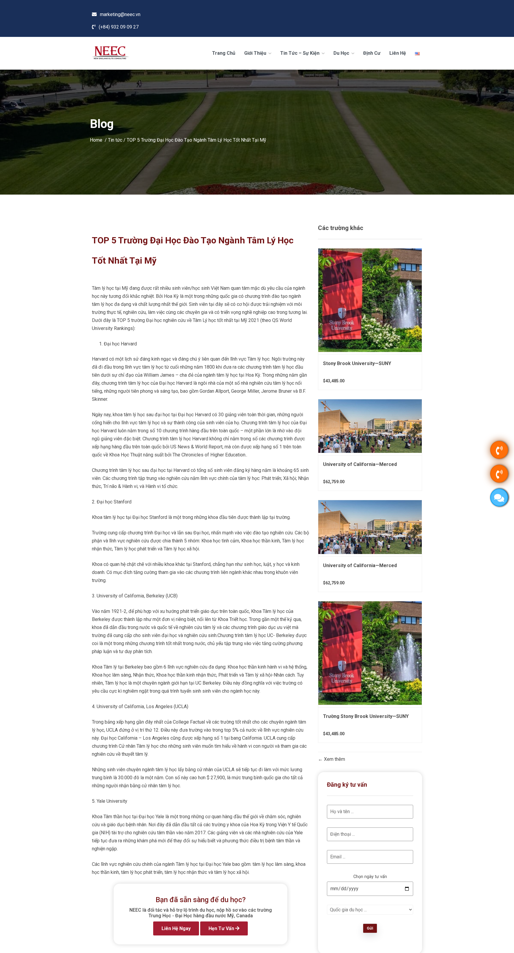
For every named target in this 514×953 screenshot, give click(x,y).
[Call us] (499, 450)
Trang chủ (223, 53)
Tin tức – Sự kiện (300, 53)
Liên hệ (397, 53)
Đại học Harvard (120, 344)
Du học (341, 53)
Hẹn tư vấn (222, 928)
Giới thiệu (255, 53)
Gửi (370, 928)
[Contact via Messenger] (499, 497)
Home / (99, 140)
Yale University (112, 801)
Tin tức (115, 140)
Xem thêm (334, 759)
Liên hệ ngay (176, 928)
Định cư (371, 53)
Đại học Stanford (114, 502)
